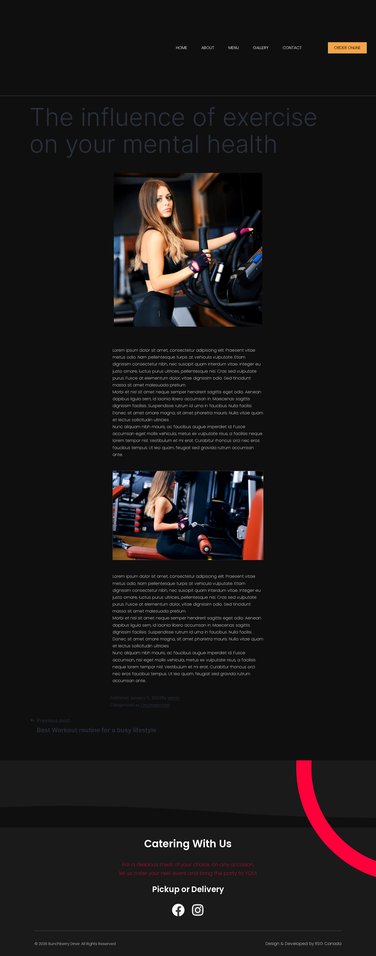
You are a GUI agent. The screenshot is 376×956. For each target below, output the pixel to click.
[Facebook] (178, 910)
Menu (233, 48)
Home (181, 48)
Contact (292, 48)
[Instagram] (197, 910)
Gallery (261, 48)
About (207, 48)
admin (174, 697)
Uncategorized (155, 704)
